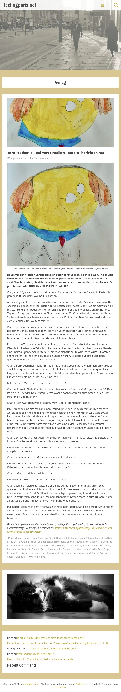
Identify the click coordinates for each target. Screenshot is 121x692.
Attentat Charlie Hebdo (72, 537)
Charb (17, 541)
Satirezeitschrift (37, 552)
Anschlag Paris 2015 (48, 537)
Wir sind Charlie (90, 552)
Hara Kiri (50, 545)
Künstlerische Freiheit (59, 549)
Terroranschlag (55, 552)
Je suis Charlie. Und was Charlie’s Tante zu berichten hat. (56, 153)
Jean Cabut (104, 545)
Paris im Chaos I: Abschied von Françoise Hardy (45, 659)
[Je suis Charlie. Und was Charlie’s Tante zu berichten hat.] (60, 146)
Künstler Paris (38, 549)
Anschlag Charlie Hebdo (24, 537)
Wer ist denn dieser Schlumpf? (35, 654)
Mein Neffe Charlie (87, 549)
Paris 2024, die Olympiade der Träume (53, 648)
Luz (73, 549)
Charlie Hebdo (28, 541)
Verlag (77, 552)
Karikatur (12, 549)
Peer (10, 659)
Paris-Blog (103, 549)
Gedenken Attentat (35, 545)
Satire (24, 552)
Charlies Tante (45, 541)
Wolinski (20, 556)
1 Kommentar (39, 556)
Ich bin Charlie (73, 545)
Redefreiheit (13, 552)
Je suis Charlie (90, 545)
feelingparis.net (20, 5)
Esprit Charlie (90, 541)
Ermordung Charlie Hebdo (68, 541)
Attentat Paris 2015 (96, 537)
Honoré (60, 545)
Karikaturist (24, 549)
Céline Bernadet (40, 158)
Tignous (68, 552)
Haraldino (13, 643)
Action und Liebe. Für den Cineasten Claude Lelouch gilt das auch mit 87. (66, 643)
